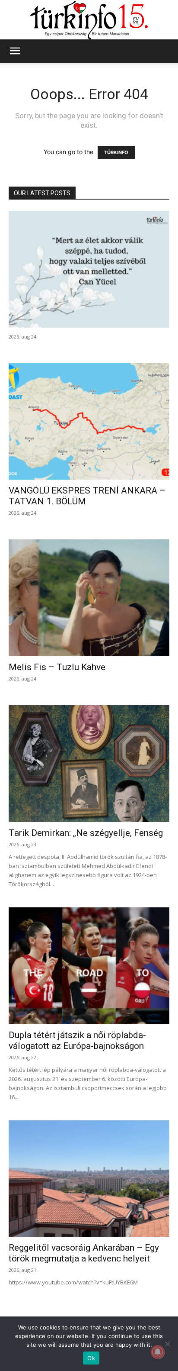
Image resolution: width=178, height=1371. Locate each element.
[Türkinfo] (89, 20)
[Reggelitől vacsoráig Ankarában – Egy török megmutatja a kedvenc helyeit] (89, 1178)
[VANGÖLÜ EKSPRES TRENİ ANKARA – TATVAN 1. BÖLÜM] (89, 421)
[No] (167, 1343)
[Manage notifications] (158, 1352)
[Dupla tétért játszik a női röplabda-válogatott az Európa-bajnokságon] (89, 965)
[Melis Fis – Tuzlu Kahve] (89, 597)
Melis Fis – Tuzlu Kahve (57, 667)
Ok (91, 1358)
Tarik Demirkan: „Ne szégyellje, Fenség (86, 833)
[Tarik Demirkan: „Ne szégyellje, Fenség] (89, 763)
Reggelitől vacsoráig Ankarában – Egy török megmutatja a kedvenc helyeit (84, 1253)
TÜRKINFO (116, 152)
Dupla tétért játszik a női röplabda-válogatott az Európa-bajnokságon (77, 1040)
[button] (15, 51)
